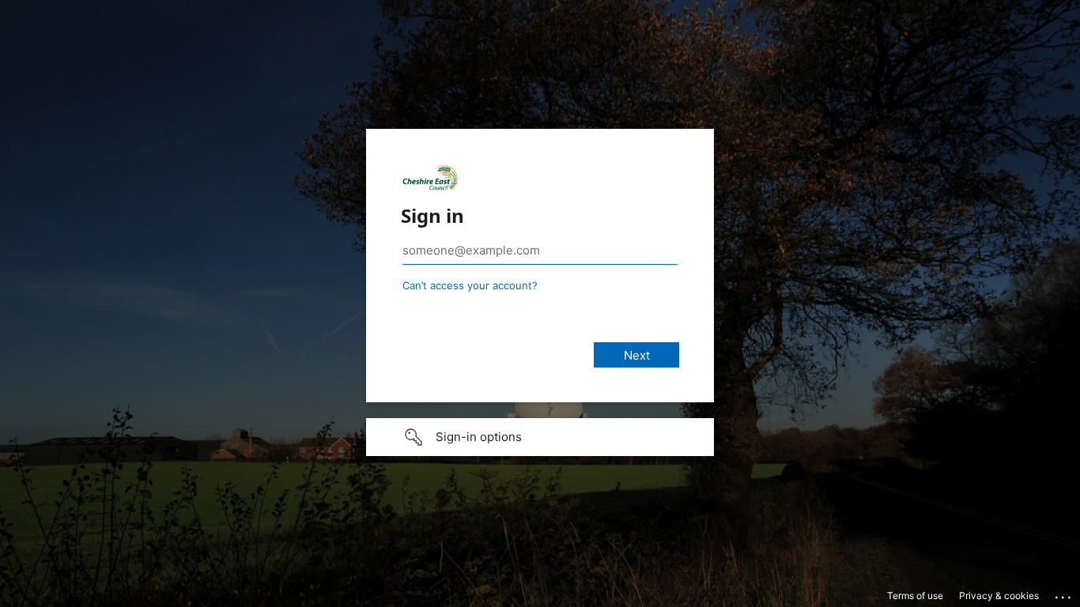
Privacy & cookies (999, 595)
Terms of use (915, 595)
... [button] (1064, 593)
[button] (540, 437)
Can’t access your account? (470, 285)
